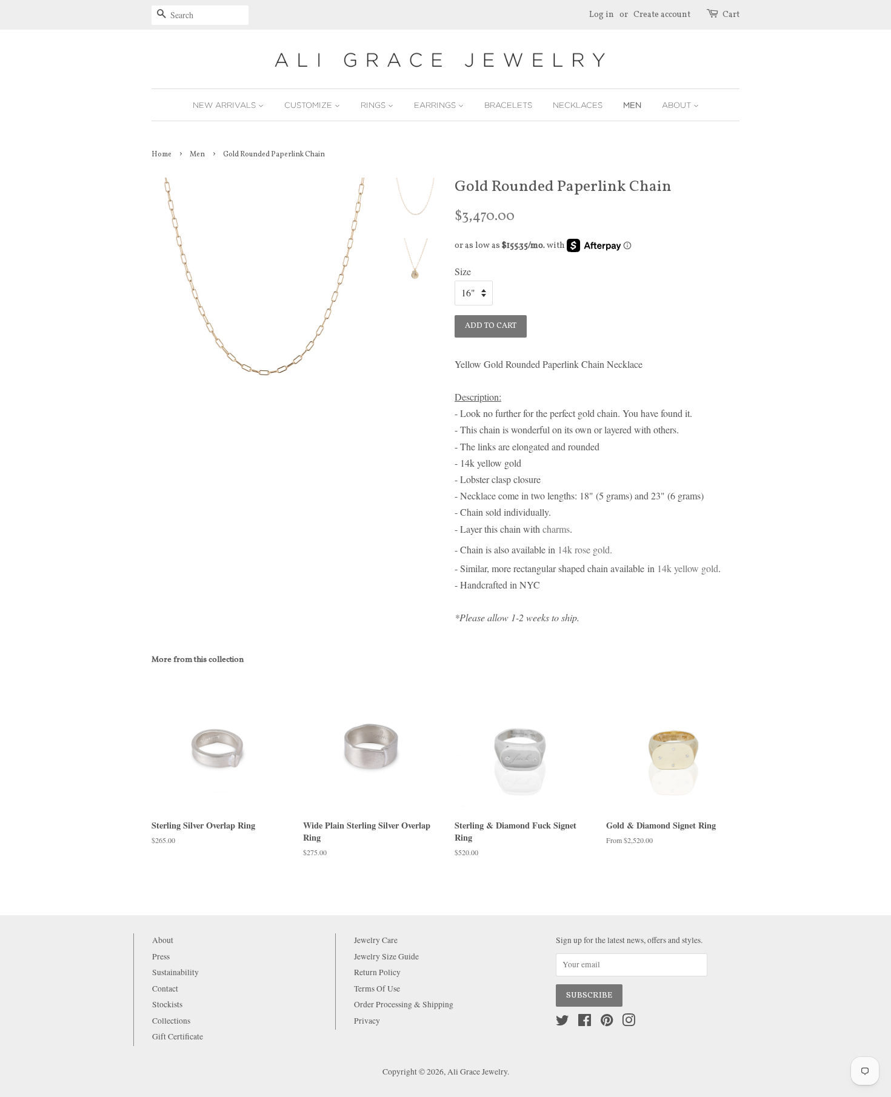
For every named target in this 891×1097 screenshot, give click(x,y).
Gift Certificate (177, 1036)
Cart (730, 15)
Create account (661, 15)
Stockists (167, 1004)
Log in (601, 15)
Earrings (436, 105)
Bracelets (508, 105)
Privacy (367, 1020)
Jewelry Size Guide (386, 956)
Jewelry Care (376, 940)
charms (556, 528)
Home (162, 154)
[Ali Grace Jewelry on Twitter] (562, 1022)
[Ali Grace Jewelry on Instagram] (628, 1022)
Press (161, 956)
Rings (374, 105)
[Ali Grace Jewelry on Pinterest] (606, 1022)
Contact (165, 988)
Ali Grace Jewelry (477, 1071)
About (677, 105)
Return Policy (377, 972)
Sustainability (175, 972)
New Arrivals (225, 105)
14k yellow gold (687, 568)
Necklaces (577, 105)
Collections (171, 1020)
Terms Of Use (377, 988)
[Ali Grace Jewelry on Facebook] (585, 1022)
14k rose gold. (585, 549)
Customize (309, 105)
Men (632, 105)
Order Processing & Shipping (403, 1004)
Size (463, 271)
